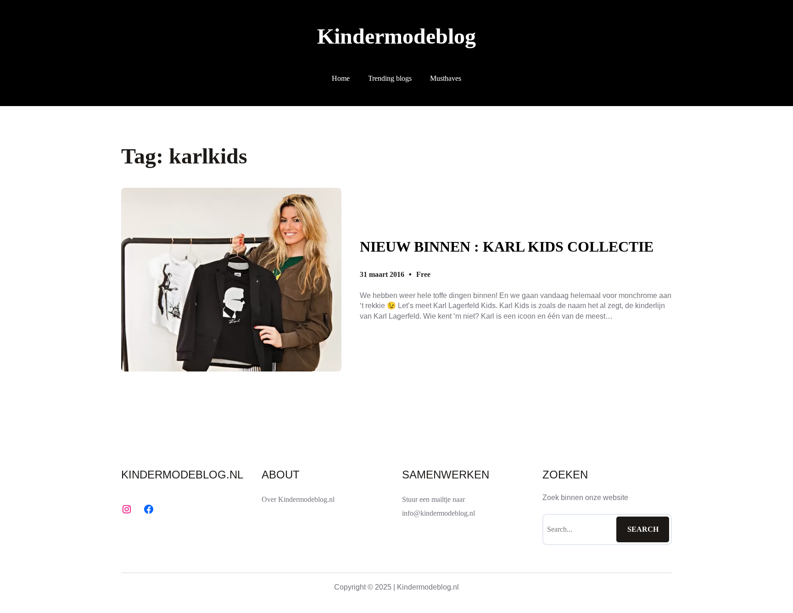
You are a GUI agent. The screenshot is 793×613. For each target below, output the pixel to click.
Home (341, 78)
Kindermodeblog (396, 36)
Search (643, 529)
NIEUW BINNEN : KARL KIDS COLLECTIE (506, 246)
